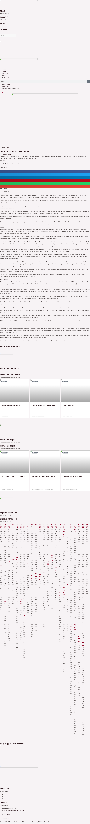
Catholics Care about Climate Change (43, 477)
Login (1, 92)
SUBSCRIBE (6, 77)
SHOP (4, 71)
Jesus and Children (68, 405)
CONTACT (5, 73)
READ (4, 69)
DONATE (5, 75)
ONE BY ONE (41, 527)
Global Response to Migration (11, 405)
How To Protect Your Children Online (43, 405)
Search (1, 81)
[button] (45, 171)
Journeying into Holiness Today (72, 477)
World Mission (6, 84)
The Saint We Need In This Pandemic (13, 477)
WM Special (6, 86)
